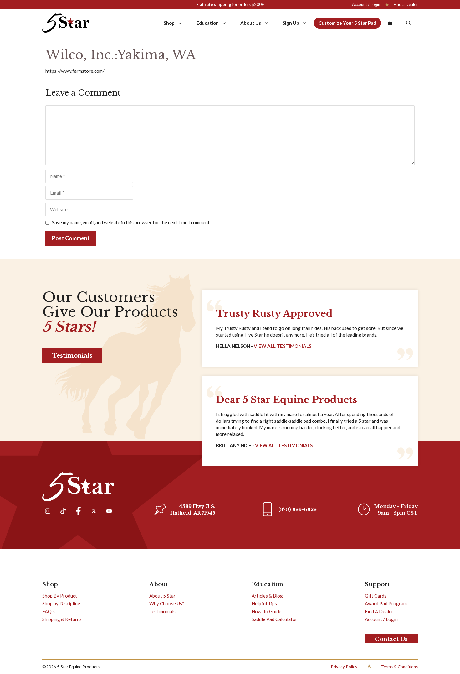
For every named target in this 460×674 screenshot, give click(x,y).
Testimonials (72, 355)
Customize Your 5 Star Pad (347, 23)
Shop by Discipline (61, 603)
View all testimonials (284, 445)
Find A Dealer (379, 611)
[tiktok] (63, 512)
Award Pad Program (386, 603)
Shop (169, 23)
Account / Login (366, 4)
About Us (250, 23)
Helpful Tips (264, 603)
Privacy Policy (344, 666)
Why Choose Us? (166, 603)
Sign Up (291, 23)
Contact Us (391, 639)
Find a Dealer (406, 4)
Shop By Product (59, 595)
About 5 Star (162, 595)
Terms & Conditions (399, 666)
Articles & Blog (267, 595)
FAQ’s (48, 611)
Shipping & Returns (62, 619)
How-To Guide (266, 611)
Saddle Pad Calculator (274, 619)
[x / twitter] (93, 512)
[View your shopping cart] (390, 22)
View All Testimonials (282, 346)
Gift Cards (375, 595)
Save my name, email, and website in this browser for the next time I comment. (131, 222)
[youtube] (109, 512)
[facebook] (78, 512)
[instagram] (47, 512)
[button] (408, 22)
